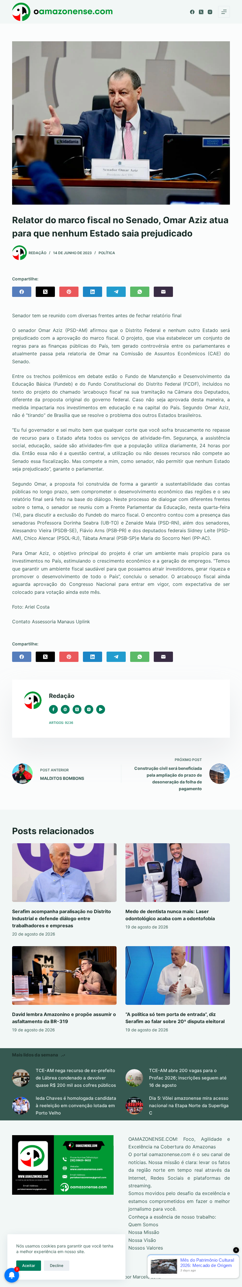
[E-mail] (163, 292)
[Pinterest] (69, 292)
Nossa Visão (142, 1240)
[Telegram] (116, 292)
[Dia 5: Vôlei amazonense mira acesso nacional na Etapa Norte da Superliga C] (134, 1106)
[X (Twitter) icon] (77, 709)
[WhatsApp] (139, 292)
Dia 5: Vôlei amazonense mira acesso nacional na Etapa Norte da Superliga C (189, 1105)
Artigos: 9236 (61, 723)
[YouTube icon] (100, 709)
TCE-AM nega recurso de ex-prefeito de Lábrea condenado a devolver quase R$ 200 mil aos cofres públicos (76, 1078)
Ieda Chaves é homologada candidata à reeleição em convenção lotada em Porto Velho (76, 1105)
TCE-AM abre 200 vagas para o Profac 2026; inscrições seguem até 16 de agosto (188, 1078)
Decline (56, 1265)
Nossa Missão (143, 1232)
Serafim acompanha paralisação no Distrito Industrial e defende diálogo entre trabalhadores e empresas (61, 918)
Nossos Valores (145, 1248)
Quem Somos (143, 1224)
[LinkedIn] (92, 292)
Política (107, 253)
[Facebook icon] (53, 709)
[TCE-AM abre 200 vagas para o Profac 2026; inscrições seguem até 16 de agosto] (134, 1078)
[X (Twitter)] (201, 12)
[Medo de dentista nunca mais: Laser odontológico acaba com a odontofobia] (177, 872)
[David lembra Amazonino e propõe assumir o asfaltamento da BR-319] (64, 975)
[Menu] (224, 12)
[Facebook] (192, 12)
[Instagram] (210, 12)
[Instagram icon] (88, 709)
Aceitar (28, 1265)
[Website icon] (65, 709)
